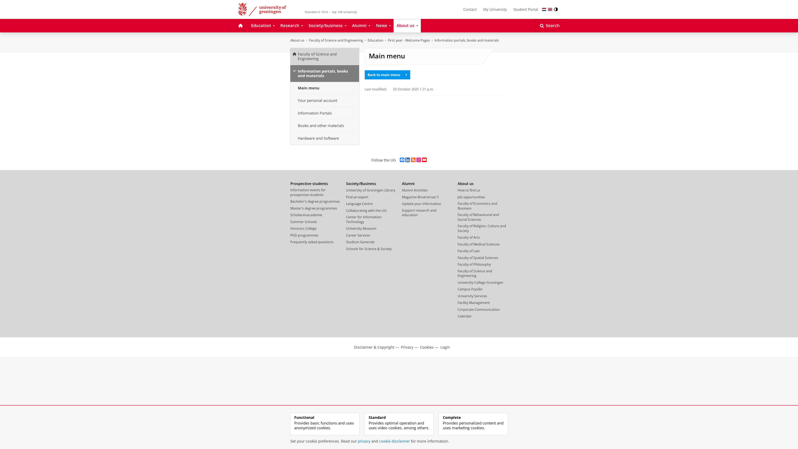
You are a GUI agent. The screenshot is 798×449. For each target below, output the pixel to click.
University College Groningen (480, 282)
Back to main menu (384, 75)
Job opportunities (471, 197)
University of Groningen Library (370, 190)
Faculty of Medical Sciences (479, 244)
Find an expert (357, 197)
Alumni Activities (415, 190)
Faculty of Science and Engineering (336, 40)
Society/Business (361, 183)
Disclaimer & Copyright (374, 347)
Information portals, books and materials (467, 40)
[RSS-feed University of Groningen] (413, 160)
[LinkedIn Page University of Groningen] (407, 160)
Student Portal (525, 9)
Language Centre (359, 203)
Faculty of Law (468, 251)
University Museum (361, 228)
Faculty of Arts (469, 237)
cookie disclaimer (394, 441)
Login (445, 347)
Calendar (465, 316)
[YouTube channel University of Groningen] (424, 160)
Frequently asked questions (312, 242)
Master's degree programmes (313, 208)
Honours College (303, 228)
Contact (470, 9)
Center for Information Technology (364, 219)
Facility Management (474, 302)
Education (375, 40)
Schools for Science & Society (369, 249)
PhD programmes (304, 235)
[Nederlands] (544, 9)
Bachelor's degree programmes (315, 201)
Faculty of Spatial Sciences (478, 257)
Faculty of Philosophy (474, 264)
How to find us (469, 190)
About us (297, 40)
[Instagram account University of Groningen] (418, 160)
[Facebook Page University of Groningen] (402, 160)
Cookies (427, 347)
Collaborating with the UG (366, 210)
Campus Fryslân (470, 289)
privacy (364, 441)
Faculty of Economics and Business (477, 206)
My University (495, 9)
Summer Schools (303, 222)
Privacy (407, 347)
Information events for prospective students (308, 192)
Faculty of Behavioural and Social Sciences (478, 217)
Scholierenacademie (306, 215)
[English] (550, 9)
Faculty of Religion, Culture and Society (482, 228)
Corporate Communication (479, 309)
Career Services (358, 235)
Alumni (408, 183)
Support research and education (419, 212)
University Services (472, 296)
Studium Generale (360, 242)
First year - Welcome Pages (409, 40)
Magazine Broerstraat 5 (420, 197)
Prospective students (309, 183)
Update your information (421, 203)
